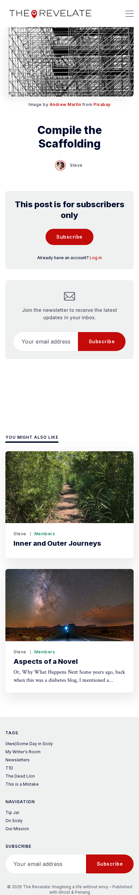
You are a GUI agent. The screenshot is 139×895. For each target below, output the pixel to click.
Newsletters (17, 759)
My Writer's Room (22, 751)
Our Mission (17, 828)
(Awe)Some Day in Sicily (29, 743)
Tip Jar (12, 812)
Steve (76, 165)
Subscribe (69, 237)
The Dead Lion (20, 776)
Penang (82, 892)
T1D (9, 767)
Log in (96, 257)
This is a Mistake (22, 784)
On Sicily (14, 820)
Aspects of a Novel (45, 661)
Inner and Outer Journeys (57, 543)
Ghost (64, 892)
